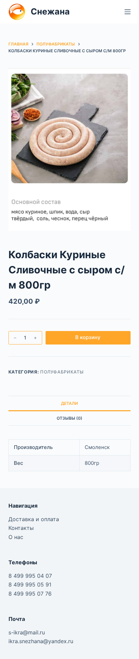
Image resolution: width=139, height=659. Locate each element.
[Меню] (127, 12)
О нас (15, 537)
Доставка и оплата (33, 519)
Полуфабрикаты (61, 372)
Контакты (21, 528)
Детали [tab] (69, 403)
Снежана (50, 11)
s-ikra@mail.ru (26, 632)
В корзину (88, 337)
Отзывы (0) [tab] (69, 418)
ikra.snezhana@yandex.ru (40, 641)
